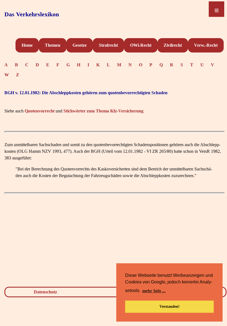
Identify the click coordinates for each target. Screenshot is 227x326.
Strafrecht (108, 45)
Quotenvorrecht (40, 111)
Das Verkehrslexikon (31, 14)
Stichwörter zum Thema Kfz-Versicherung (103, 111)
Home (27, 45)
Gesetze (80, 45)
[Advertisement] (114, 241)
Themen (52, 45)
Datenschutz (45, 292)
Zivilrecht (173, 45)
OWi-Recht (140, 45)
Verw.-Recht (206, 45)
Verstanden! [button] (169, 306)
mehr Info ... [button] (154, 290)
